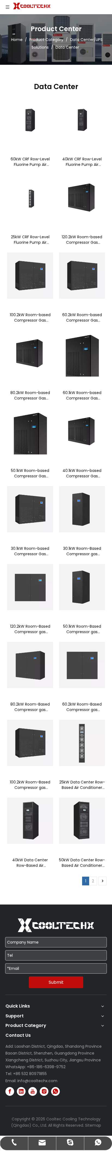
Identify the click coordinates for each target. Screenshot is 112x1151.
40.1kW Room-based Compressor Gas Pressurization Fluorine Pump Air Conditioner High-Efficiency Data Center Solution (82, 473)
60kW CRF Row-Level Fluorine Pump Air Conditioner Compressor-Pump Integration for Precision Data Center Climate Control (30, 161)
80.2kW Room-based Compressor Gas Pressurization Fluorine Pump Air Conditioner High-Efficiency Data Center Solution (30, 395)
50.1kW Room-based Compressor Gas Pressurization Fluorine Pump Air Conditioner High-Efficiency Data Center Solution (30, 473)
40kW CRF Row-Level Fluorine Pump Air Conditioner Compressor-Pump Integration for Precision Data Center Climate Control (82, 161)
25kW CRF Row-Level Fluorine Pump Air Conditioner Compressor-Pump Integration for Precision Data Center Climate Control (30, 239)
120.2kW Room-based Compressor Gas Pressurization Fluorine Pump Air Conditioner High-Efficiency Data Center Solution (82, 239)
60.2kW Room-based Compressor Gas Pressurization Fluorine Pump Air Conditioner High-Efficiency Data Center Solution (82, 317)
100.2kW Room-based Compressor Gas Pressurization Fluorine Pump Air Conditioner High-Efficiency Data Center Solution (30, 317)
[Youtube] (32, 1091)
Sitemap (93, 1125)
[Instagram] (44, 1091)
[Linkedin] (21, 1091)
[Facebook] (9, 1091)
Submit (56, 982)
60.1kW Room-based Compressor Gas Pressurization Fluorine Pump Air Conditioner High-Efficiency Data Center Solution (82, 395)
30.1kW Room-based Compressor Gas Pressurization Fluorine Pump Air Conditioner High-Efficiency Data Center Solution (30, 551)
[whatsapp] (55, 1091)
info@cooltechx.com (37, 1081)
